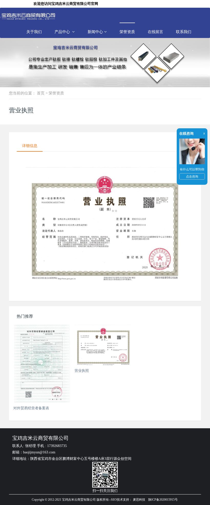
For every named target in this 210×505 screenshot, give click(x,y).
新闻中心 (95, 32)
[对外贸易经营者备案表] (42, 363)
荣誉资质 (127, 32)
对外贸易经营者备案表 (31, 408)
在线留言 (155, 32)
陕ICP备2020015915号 (163, 499)
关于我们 (34, 32)
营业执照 (82, 370)
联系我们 (183, 32)
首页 (41, 93)
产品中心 (63, 32)
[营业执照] (103, 345)
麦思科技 (139, 499)
